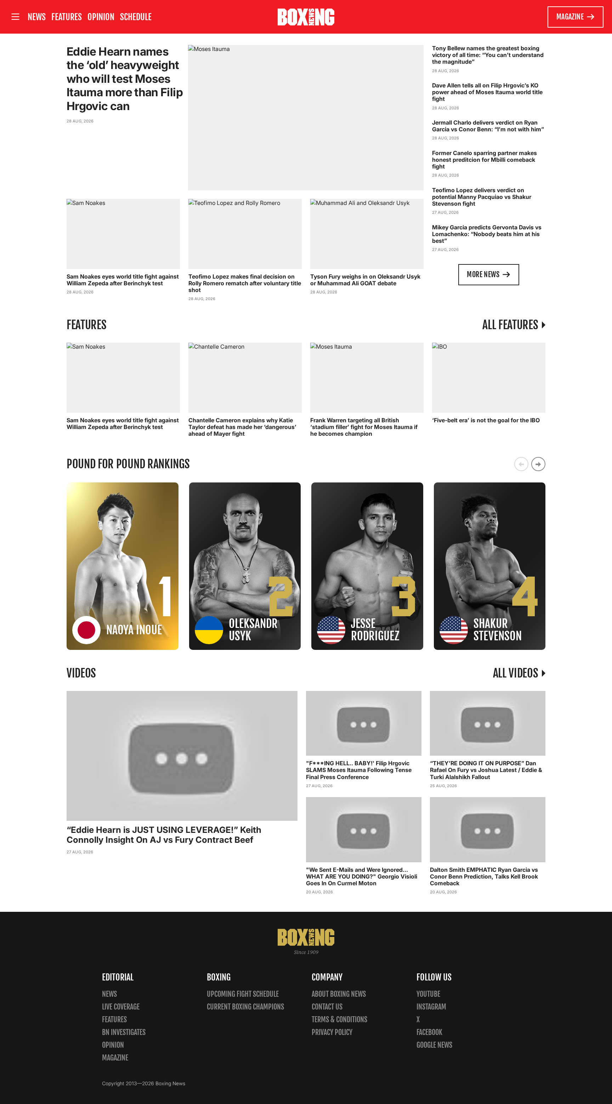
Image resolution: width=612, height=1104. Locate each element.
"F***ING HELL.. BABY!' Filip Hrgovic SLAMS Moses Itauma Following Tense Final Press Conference (359, 770)
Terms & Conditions (339, 1019)
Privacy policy (332, 1032)
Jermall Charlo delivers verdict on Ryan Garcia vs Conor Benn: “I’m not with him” (488, 126)
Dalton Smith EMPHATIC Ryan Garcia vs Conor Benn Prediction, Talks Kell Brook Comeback (484, 876)
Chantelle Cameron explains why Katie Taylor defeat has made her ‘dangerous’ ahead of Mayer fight (242, 427)
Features (66, 17)
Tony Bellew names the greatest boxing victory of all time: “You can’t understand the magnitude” (488, 55)
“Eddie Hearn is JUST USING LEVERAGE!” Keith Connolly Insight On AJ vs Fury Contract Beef (164, 835)
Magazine (570, 16)
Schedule (136, 17)
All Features (510, 325)
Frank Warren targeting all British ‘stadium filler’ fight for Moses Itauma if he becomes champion (364, 427)
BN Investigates (124, 1032)
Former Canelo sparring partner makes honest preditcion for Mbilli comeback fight (484, 159)
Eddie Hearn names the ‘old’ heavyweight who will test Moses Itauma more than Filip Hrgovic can (125, 79)
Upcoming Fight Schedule (243, 994)
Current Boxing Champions (245, 1006)
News (37, 17)
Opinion (100, 17)
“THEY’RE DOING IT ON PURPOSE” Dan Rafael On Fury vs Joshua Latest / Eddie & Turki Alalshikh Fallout (486, 770)
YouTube (428, 994)
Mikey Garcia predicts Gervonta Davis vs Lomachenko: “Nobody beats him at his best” (487, 234)
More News (483, 274)
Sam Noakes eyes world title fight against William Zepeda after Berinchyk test (123, 280)
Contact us (327, 1006)
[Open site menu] (15, 16)
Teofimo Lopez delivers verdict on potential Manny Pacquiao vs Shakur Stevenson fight (481, 197)
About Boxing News (339, 994)
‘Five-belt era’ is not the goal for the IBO (486, 420)
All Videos (515, 673)
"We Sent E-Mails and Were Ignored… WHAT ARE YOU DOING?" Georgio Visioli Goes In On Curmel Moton (361, 876)
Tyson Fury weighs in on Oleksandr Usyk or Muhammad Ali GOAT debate (365, 280)
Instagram (431, 1006)
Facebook (429, 1032)
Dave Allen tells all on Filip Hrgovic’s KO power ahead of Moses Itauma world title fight (487, 92)
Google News (434, 1045)
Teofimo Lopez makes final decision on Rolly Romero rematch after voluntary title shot (244, 283)
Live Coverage (121, 1006)
